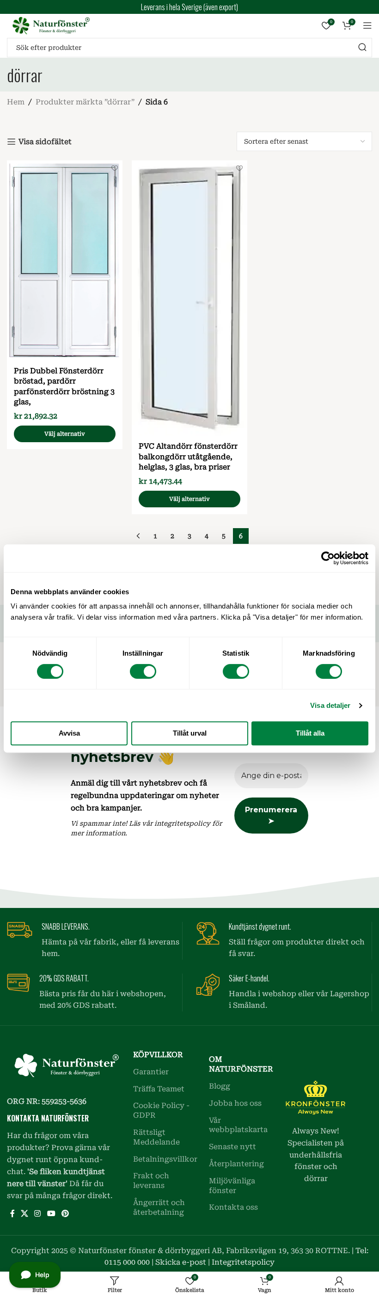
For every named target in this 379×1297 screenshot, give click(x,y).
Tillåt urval (190, 733)
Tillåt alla (310, 733)
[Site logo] (48, 24)
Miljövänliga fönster (232, 1185)
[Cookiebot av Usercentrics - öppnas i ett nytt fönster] (327, 558)
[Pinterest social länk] (65, 1213)
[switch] (143, 671)
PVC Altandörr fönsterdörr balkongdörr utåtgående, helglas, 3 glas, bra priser (188, 456)
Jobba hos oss (235, 1103)
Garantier (151, 1071)
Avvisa (69, 733)
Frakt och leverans (151, 1180)
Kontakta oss (233, 1207)
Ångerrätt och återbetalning (159, 1207)
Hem (15, 101)
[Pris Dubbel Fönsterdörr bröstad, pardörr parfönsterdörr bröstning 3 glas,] (64, 260)
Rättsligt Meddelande (156, 1137)
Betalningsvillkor (164, 1159)
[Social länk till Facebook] (12, 1213)
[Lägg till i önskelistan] (114, 168)
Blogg (219, 1086)
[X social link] (24, 1213)
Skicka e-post (180, 1262)
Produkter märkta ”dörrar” (85, 101)
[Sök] (362, 47)
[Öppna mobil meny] (367, 25)
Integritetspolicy (243, 1262)
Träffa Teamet (158, 1088)
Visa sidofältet (45, 141)
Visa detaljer (330, 705)
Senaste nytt (232, 1146)
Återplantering (236, 1163)
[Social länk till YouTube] (51, 1213)
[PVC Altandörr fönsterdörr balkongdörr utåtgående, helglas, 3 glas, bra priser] (189, 298)
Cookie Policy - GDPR (161, 1110)
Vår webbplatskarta (238, 1125)
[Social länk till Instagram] (37, 1213)
